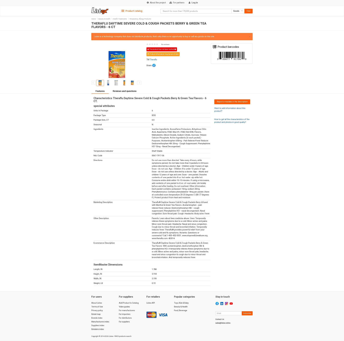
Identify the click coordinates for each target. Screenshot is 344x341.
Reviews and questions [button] (125, 91)
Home (93, 19)
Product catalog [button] (133, 11)
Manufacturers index (100, 322)
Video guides (124, 307)
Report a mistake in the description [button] (232, 101)
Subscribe (247, 313)
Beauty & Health (104, 19)
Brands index (96, 318)
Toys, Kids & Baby (181, 303)
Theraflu (153, 59)
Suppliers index (97, 325)
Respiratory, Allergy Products (140, 19)
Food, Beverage (180, 310)
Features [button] (100, 91)
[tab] (132, 10)
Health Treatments (120, 19)
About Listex (96, 303)
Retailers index (97, 329)
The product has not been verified (162, 49)
